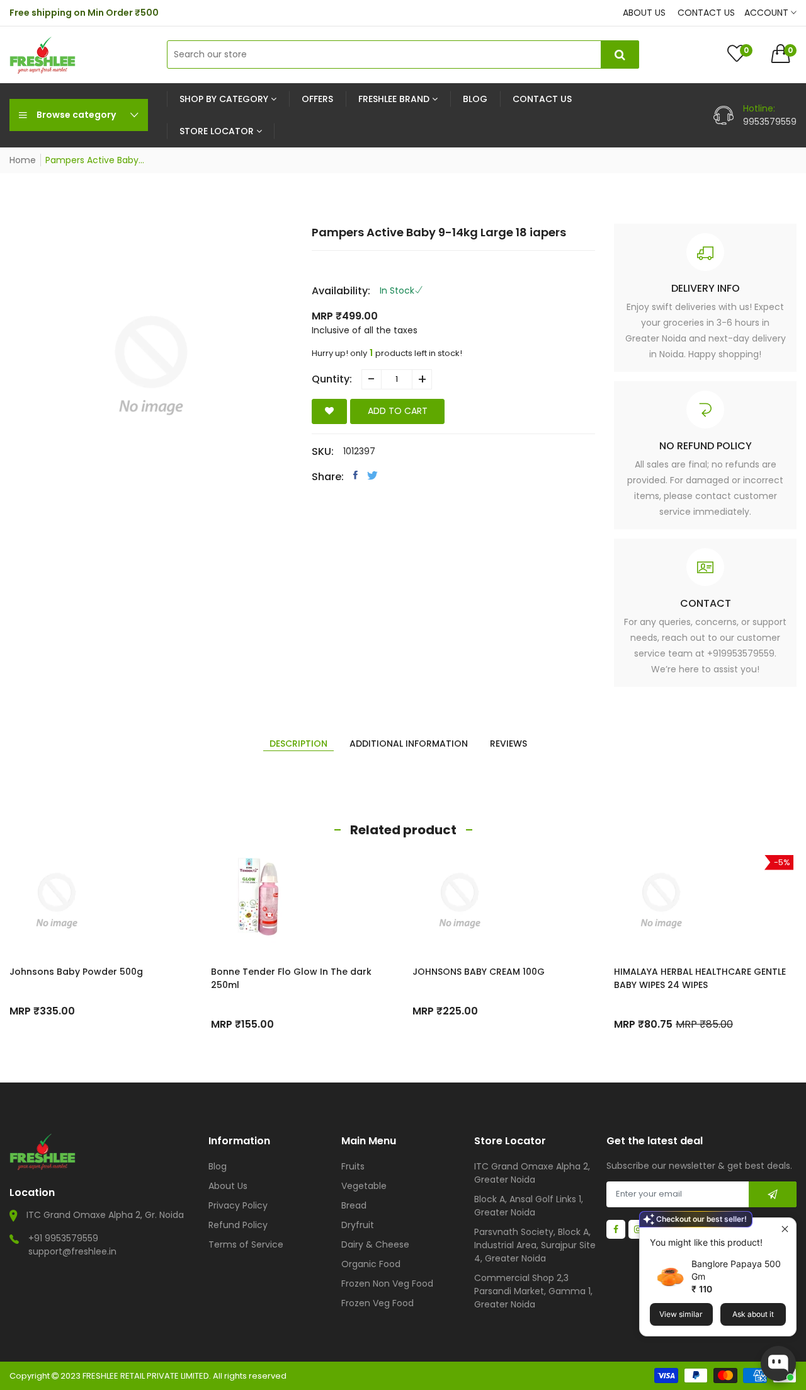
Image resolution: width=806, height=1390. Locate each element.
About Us (227, 1186)
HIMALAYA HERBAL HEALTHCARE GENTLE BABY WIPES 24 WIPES (700, 978)
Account (767, 12)
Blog (217, 1166)
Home (22, 160)
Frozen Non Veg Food (387, 1283)
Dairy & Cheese (375, 1244)
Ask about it (753, 1314)
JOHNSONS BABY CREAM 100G (478, 971)
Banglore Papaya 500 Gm (736, 1270)
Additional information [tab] (408, 743)
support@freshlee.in (72, 1251)
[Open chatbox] (778, 1363)
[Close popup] (785, 1229)
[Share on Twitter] (372, 475)
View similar (681, 1314)
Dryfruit (357, 1225)
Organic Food (370, 1264)
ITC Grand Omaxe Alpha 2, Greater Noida (532, 1173)
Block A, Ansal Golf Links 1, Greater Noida (528, 1206)
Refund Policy (238, 1225)
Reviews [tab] (508, 743)
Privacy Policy (238, 1205)
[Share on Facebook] (355, 475)
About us (644, 12)
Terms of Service (245, 1244)
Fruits (353, 1166)
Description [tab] (298, 743)
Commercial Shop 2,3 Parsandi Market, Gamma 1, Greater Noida (533, 1291)
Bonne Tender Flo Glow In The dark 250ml (291, 978)
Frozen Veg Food (377, 1303)
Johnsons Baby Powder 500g (76, 971)
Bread (353, 1205)
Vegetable (364, 1186)
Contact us (706, 12)
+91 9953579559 (63, 1238)
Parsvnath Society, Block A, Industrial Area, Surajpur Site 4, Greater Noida (535, 1245)
